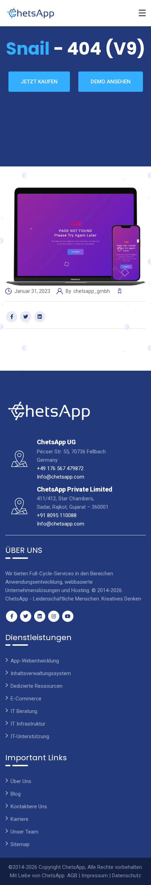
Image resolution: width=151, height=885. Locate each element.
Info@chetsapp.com (60, 477)
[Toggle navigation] (142, 13)
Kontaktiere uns (29, 806)
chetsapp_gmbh (92, 291)
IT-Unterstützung (30, 736)
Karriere (19, 819)
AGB (72, 875)
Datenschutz (126, 875)
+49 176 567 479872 (60, 468)
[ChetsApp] (30, 13)
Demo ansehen (111, 81)
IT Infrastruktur (28, 724)
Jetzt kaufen (39, 81)
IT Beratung (24, 711)
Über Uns (21, 781)
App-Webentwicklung (35, 661)
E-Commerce (26, 698)
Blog (16, 794)
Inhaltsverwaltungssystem (41, 673)
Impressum (94, 875)
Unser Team (24, 832)
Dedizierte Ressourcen (37, 686)
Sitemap (20, 844)
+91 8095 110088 (57, 515)
